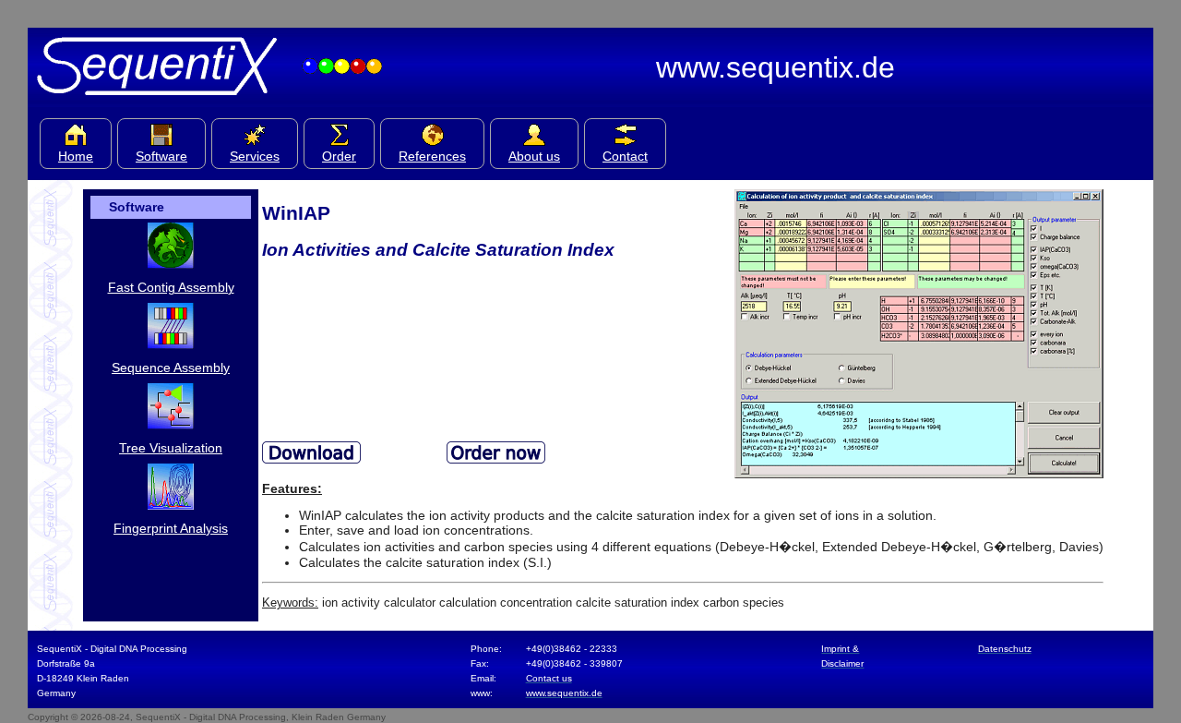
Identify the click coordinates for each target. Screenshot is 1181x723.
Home (75, 156)
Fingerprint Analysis (170, 528)
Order (339, 156)
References (432, 156)
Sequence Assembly (171, 367)
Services (255, 156)
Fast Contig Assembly (171, 287)
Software (161, 156)
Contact (625, 156)
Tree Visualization (170, 447)
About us (534, 156)
